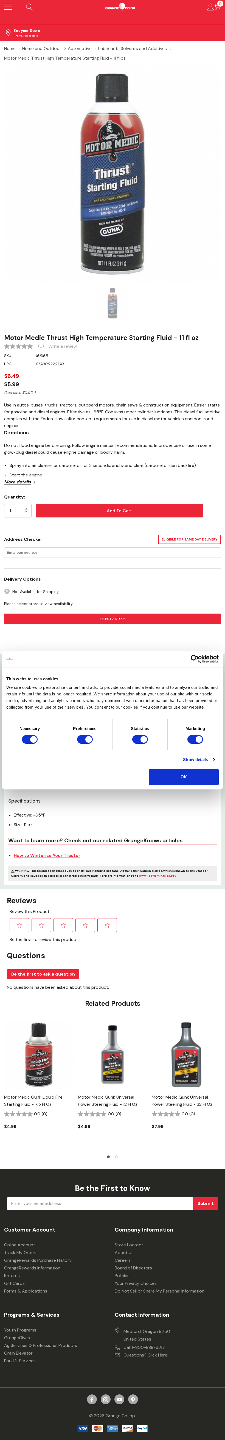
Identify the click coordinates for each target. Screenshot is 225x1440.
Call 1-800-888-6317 (144, 1347)
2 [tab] (116, 1156)
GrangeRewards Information (32, 1268)
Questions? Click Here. (145, 1355)
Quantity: (14, 497)
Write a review (62, 346)
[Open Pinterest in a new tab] (133, 1399)
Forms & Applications (25, 1291)
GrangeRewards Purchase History (38, 1260)
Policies (122, 1276)
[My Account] (210, 7)
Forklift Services (20, 1361)
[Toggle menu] (8, 7)
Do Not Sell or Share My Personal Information (159, 1291)
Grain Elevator (18, 1353)
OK (184, 777)
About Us (124, 1252)
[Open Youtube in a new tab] (119, 1399)
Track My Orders (21, 1252)
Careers (123, 1260)
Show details (195, 759)
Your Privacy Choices (136, 1283)
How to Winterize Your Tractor (47, 855)
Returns (12, 1276)
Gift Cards (14, 1283)
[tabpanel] (39, 1084)
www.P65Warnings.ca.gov (157, 876)
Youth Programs (20, 1330)
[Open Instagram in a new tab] (105, 1399)
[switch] (85, 739)
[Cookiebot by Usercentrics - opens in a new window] (195, 659)
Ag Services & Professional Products (40, 1345)
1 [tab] (108, 1156)
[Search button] (29, 7)
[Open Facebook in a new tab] (92, 1399)
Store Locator (129, 1245)
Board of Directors (133, 1268)
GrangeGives (17, 1338)
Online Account (19, 1245)
